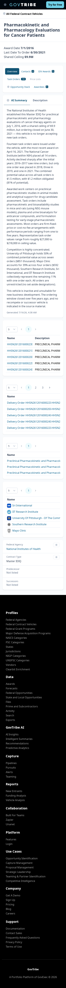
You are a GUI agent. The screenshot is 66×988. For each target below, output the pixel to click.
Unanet (10, 824)
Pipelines (11, 763)
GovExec (42, 977)
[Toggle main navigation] (5, 4)
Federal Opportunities (19, 693)
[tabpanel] (33, 211)
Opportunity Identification (22, 858)
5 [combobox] (8, 329)
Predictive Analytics (17, 748)
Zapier (9, 820)
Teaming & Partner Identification (25, 876)
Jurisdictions (13, 651)
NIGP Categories (16, 656)
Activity (10, 711)
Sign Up (10, 900)
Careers (10, 913)
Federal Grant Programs (20, 629)
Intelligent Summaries (19, 739)
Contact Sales (14, 933)
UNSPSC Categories (17, 660)
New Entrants (14, 791)
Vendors (11, 665)
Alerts (9, 772)
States (9, 647)
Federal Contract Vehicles (21, 624)
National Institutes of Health (23, 549)
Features (11, 839)
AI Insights (12, 734)
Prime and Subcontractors (22, 706)
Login (9, 844)
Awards (10, 684)
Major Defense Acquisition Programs (28, 633)
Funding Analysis (16, 795)
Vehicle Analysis (15, 800)
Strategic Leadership (18, 872)
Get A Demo (13, 895)
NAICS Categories (16, 638)
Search (10, 715)
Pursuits (11, 767)
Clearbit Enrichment (18, 669)
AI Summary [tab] (19, 100)
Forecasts (11, 688)
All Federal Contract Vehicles (24, 14)
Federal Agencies (16, 620)
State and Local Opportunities (24, 697)
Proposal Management (20, 867)
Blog (8, 909)
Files (8, 702)
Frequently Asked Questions (23, 937)
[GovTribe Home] (23, 5)
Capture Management (19, 863)
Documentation (15, 928)
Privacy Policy (14, 942)
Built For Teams (15, 815)
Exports (10, 720)
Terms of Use (14, 946)
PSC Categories (15, 642)
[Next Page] (49, 387)
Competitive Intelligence (20, 881)
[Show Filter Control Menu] (56, 545)
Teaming (11, 776)
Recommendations (17, 743)
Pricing (10, 904)
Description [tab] (40, 100)
